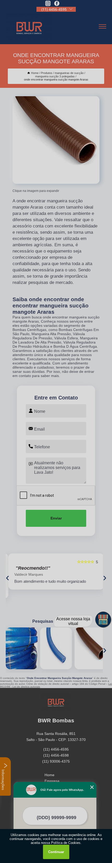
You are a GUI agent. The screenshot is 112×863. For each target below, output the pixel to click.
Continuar (56, 852)
